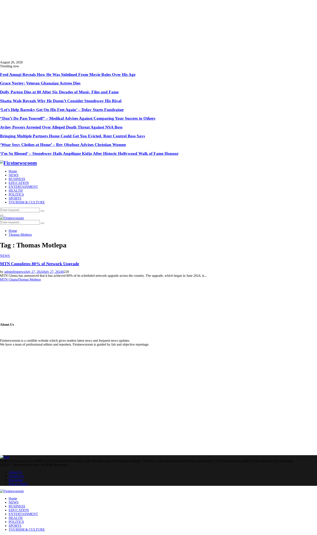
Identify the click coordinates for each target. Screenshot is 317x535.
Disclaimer (16, 480)
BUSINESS (17, 179)
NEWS (14, 175)
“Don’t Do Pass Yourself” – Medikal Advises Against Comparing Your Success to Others (77, 118)
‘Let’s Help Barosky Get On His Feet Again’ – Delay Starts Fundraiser (62, 109)
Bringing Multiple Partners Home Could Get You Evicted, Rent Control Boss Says (72, 136)
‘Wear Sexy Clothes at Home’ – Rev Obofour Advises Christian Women (63, 144)
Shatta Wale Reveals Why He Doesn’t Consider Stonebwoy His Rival (60, 101)
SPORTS (15, 198)
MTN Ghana (9, 279)
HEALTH (16, 190)
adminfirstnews (14, 272)
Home (13, 171)
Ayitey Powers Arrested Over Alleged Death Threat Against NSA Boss (61, 127)
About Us (15, 472)
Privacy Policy (18, 484)
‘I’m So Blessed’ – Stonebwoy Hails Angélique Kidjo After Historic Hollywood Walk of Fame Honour (89, 153)
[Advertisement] (129, 30)
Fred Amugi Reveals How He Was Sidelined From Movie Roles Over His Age (67, 74)
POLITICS (16, 194)
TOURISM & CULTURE (27, 202)
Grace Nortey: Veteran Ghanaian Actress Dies (40, 83)
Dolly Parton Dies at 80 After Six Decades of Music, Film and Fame (59, 92)
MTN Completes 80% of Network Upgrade (39, 263)
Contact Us (16, 476)
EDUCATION (19, 183)
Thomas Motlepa (29, 279)
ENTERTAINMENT (23, 187)
